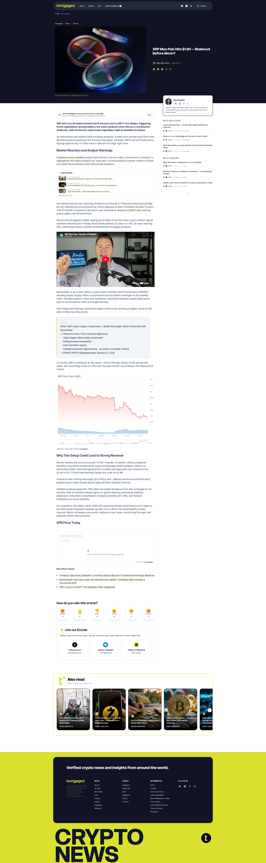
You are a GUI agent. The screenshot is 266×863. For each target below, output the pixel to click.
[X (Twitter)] (187, 103)
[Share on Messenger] (162, 69)
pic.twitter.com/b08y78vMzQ (114, 348)
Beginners (126, 785)
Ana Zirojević (163, 63)
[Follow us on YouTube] (182, 6)
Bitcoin (97, 785)
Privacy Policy (155, 802)
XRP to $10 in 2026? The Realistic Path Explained (87, 587)
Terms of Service (156, 808)
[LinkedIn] (179, 103)
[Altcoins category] (154, 63)
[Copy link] (170, 69)
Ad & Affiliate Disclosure (159, 805)
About (152, 785)
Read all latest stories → (66, 195)
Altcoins (76, 24)
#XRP (63, 326)
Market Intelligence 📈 (113, 6)
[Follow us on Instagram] (194, 786)
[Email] (175, 103)
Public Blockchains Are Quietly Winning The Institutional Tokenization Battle (187, 146)
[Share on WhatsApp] (166, 69)
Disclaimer (154, 812)
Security (125, 802)
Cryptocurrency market (70, 157)
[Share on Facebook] (158, 69)
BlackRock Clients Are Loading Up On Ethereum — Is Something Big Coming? (187, 172)
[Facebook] (183, 103)
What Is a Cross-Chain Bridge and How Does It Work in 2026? (185, 136)
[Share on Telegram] (154, 69)
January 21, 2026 (106, 352)
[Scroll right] (210, 710)
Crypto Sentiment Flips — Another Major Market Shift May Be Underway (185, 126)
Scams (124, 798)
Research (98, 808)
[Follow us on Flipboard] (186, 6)
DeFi (96, 795)
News (68, 24)
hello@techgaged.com (76, 796)
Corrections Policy (157, 792)
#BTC (70, 326)
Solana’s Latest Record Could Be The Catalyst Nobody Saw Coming (187, 183)
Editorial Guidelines (157, 795)
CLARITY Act (134, 210)
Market (97, 802)
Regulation (98, 805)
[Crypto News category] (164, 131)
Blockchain (98, 792)
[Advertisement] (188, 208)
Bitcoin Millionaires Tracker (160, 798)
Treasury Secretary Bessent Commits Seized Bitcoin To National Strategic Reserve (107, 575)
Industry (97, 798)
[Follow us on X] (191, 6)
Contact (153, 788)
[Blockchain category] (164, 140)
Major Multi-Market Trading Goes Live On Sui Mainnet (182, 162)
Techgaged (58, 24)
